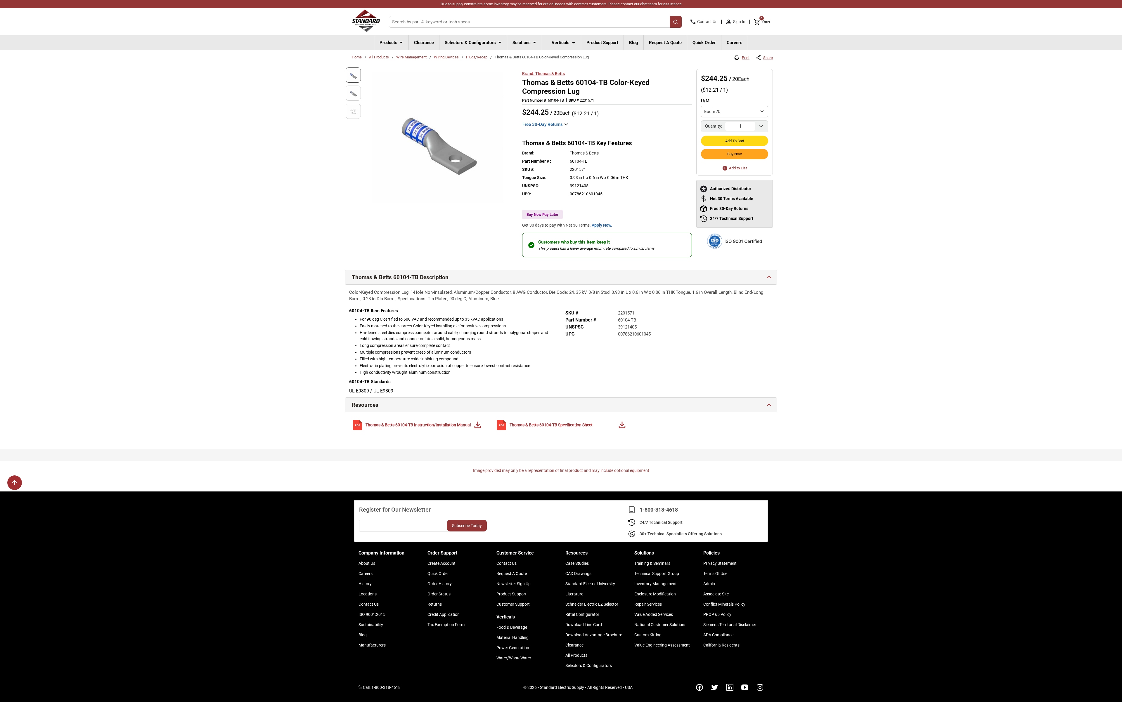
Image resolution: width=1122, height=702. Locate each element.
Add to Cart (734, 141)
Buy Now (734, 154)
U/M (705, 100)
